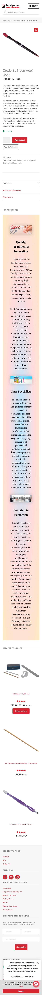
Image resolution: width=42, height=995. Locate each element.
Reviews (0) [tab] (8, 197)
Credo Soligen (17, 20)
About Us (6, 856)
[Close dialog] (38, 963)
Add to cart (20, 140)
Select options (21, 711)
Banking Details (8, 899)
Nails (20, 163)
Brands (9, 20)
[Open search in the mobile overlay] (21, 12)
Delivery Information (9, 895)
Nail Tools (13, 163)
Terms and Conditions (10, 906)
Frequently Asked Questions (12, 892)
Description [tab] (7, 183)
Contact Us (6, 864)
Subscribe (21, 947)
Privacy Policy (7, 910)
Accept (21, 991)
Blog (4, 860)
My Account (7, 888)
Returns (5, 902)
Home (4, 20)
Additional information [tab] (12, 190)
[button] (36, 30)
